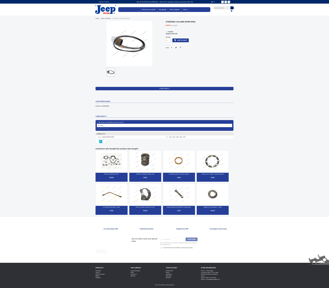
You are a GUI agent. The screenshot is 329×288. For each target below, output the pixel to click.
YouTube (101, 251)
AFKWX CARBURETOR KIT (111, 174)
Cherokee (98, 270)
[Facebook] (222, 2)
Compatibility (164, 88)
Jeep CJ (98, 272)
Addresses (169, 276)
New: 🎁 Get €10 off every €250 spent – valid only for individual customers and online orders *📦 (165, 2)
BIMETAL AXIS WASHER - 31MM (213, 207)
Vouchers (168, 277)
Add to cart (180, 40)
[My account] (228, 12)
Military (97, 276)
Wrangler (98, 277)
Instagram (105, 251)
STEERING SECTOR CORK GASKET (179, 174)
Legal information (135, 270)
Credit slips (169, 274)
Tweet (176, 47)
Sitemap (133, 276)
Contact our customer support (117, 128)
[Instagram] (225, 2)
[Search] (232, 7)
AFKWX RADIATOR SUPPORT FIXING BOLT (179, 207)
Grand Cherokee (100, 274)
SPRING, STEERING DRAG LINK (145, 174)
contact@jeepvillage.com (213, 279)
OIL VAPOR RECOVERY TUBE (111, 207)
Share (171, 47)
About (132, 272)
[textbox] (164, 125)
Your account (171, 268)
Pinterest (180, 47)
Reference (99, 106)
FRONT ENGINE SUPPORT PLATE (145, 207)
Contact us (133, 274)
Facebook (97, 251)
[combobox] (164, 125)
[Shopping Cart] (230, 11)
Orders (168, 272)
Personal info (169, 270)
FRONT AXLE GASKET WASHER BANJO (213, 174)
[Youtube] (229, 2)
